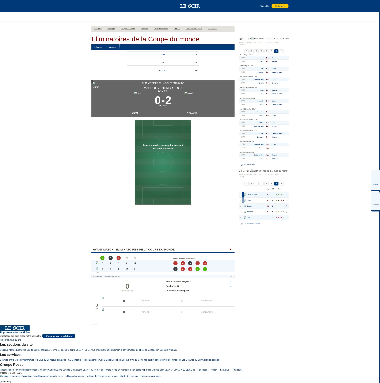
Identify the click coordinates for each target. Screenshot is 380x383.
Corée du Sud (277, 72)
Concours (76, 360)
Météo (18, 360)
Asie (163, 63)
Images (132, 350)
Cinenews (43, 369)
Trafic (11, 360)
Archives (173, 350)
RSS (69, 360)
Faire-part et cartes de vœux (156, 360)
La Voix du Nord (90, 369)
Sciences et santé (66, 350)
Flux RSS (237, 369)
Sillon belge (135, 369)
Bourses (4, 360)
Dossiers (164, 350)
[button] (95, 6)
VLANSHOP (171, 369)
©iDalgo (94, 324)
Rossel (3, 369)
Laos (134, 113)
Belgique (4, 350)
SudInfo (66, 369)
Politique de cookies (74, 376)
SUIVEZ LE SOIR (186, 369)
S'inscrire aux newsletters (59, 336)
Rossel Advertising (16, 369)
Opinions (45, 350)
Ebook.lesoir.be (113, 360)
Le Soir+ (80, 350)
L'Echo (58, 369)
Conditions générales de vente (48, 376)
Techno (53, 350)
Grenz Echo (76, 369)
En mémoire (123, 369)
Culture (37, 350)
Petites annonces (90, 360)
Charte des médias (128, 376)
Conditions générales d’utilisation (15, 376)
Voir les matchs (249, 165)
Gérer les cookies (210, 360)
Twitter (213, 369)
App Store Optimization (153, 369)
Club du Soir (45, 360)
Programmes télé (29, 360)
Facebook (202, 369)
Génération (106, 350)
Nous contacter (58, 360)
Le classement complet (252, 223)
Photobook (176, 360)
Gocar (102, 360)
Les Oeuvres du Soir (192, 360)
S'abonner (280, 6)
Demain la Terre (120, 350)
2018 (163, 54)
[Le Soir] (190, 6)
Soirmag (96, 350)
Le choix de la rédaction (147, 350)
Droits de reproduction (150, 376)
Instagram (224, 369)
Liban (261, 61)
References (31, 369)
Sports (30, 350)
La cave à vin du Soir (131, 360)
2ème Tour (163, 71)
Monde (12, 350)
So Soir (88, 350)
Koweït (191, 113)
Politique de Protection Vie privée (102, 376)
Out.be (51, 369)
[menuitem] (375, 180)
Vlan (101, 369)
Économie (21, 350)
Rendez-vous (110, 369)
